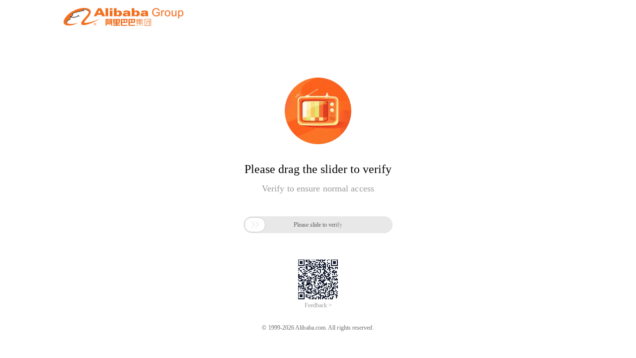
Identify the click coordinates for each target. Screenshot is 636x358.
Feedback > (318, 305)
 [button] (254, 224)
